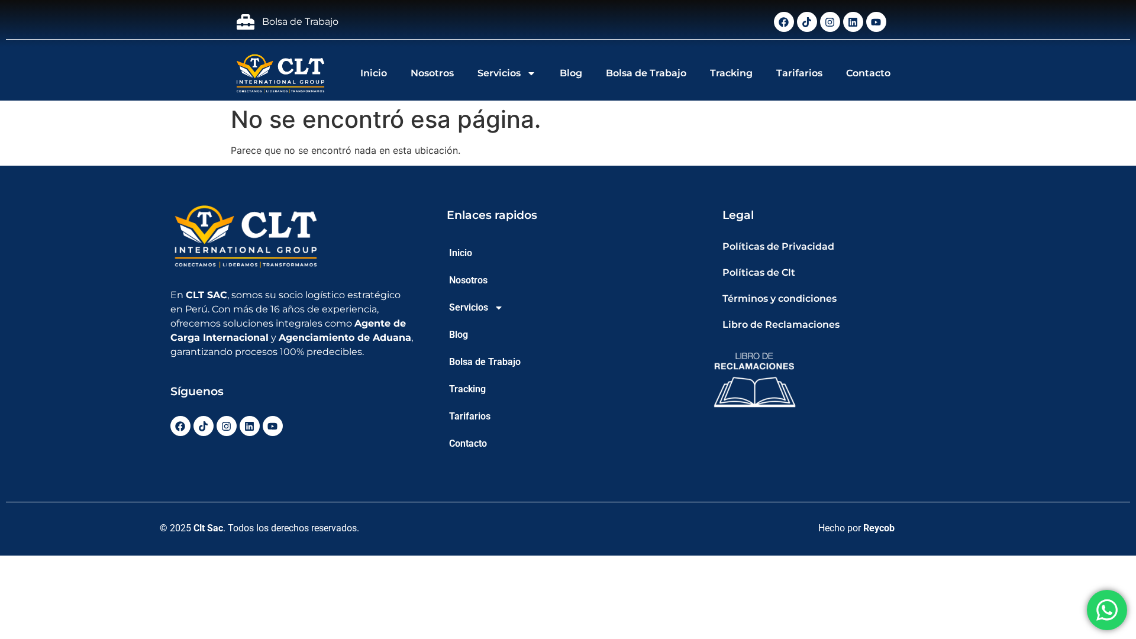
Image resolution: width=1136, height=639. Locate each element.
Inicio (373, 73)
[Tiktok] (807, 22)
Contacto (868, 73)
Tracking (731, 73)
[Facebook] (784, 22)
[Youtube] (876, 22)
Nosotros (432, 73)
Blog (571, 73)
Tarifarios (799, 73)
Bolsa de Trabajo (646, 73)
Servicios (499, 73)
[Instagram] (830, 22)
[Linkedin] (853, 22)
